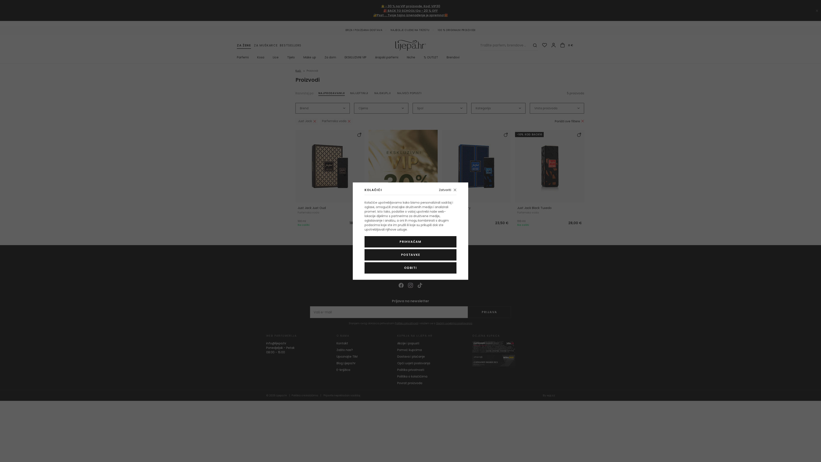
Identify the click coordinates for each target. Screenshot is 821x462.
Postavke (410, 255)
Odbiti (410, 268)
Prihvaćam (410, 242)
